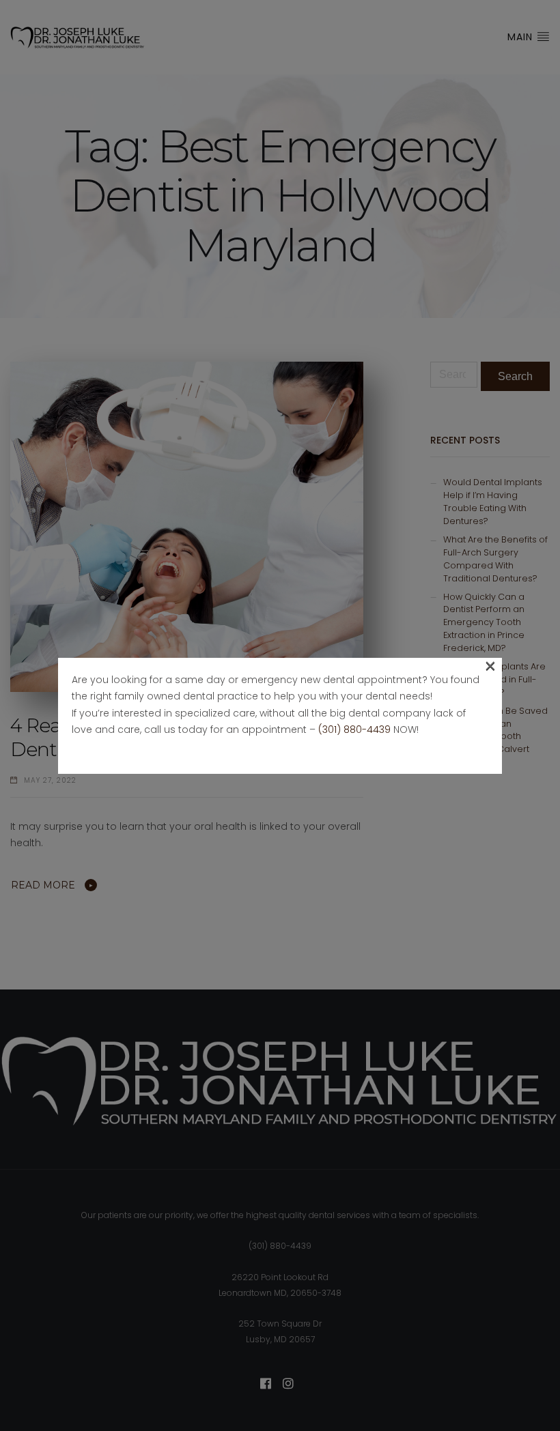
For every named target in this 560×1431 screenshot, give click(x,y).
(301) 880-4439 (354, 729)
